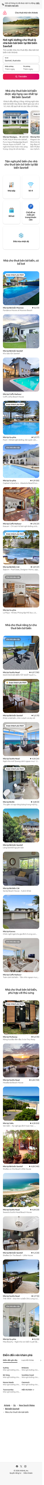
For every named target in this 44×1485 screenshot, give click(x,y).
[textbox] (12, 69)
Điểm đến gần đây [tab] (10, 1360)
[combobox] (21, 60)
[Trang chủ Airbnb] (5, 13)
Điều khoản (28, 1473)
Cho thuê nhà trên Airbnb (26, 12)
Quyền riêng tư (15, 1473)
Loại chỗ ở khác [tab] (27, 1360)
